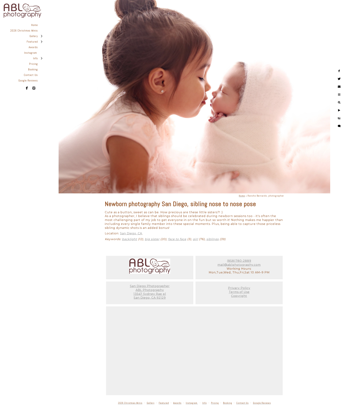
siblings (212, 239)
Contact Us (31, 75)
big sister (152, 239)
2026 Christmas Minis (24, 30)
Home (34, 25)
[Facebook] (27, 88)
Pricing (33, 64)
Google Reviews (28, 80)
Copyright (239, 296)
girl (195, 239)
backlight (129, 239)
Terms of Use (239, 292)
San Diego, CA (131, 233)
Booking (33, 69)
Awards (33, 47)
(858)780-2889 (239, 260)
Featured (32, 42)
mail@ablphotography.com (239, 264)
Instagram (31, 53)
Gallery (34, 36)
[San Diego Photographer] (149, 272)
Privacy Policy (239, 288)
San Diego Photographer (150, 286)
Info (35, 58)
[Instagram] (34, 88)
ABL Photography (150, 290)
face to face (177, 239)
